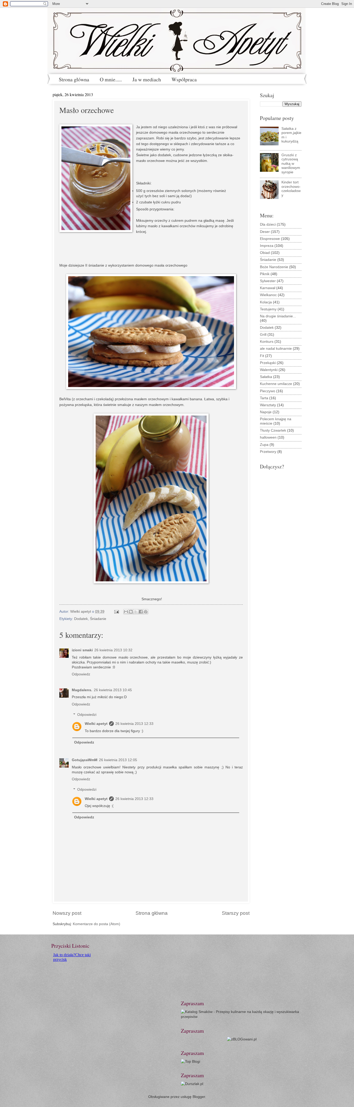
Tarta (264, 398)
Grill (263, 335)
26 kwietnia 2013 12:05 (118, 760)
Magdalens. (82, 690)
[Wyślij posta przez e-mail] (116, 611)
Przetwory (268, 452)
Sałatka (266, 377)
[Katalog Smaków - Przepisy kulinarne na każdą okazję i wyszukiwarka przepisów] (242, 1017)
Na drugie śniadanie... (278, 316)
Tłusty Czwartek (273, 430)
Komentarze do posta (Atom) (96, 924)
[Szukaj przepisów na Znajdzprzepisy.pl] (190, 1061)
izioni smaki (82, 650)
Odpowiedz (81, 674)
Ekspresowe (270, 239)
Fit (262, 356)
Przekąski (268, 363)
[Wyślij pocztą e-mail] (126, 611)
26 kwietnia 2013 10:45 (113, 690)
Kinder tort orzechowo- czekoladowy (291, 188)
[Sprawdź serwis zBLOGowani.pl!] (242, 1039)
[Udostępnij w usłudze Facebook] (140, 611)
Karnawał (267, 288)
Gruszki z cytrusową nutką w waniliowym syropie (290, 163)
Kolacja (266, 302)
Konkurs (266, 342)
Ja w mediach (146, 79)
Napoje (266, 412)
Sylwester (268, 281)
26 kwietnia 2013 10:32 (113, 650)
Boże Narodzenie (274, 267)
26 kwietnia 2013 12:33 (134, 724)
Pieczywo (267, 391)
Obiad (265, 253)
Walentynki (269, 370)
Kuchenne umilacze (276, 384)
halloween (268, 437)
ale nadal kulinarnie (276, 349)
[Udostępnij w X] (135, 611)
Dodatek (81, 619)
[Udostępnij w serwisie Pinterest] (145, 611)
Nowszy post (67, 913)
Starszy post (236, 913)
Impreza (266, 246)
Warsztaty (268, 405)
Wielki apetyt (96, 724)
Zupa (264, 445)
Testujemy (268, 309)
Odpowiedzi (86, 715)
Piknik (265, 274)
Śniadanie (98, 619)
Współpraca (184, 79)
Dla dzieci (268, 224)
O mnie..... (111, 79)
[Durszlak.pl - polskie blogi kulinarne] (192, 1084)
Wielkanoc (268, 295)
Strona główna (74, 79)
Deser (265, 232)
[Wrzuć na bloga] (130, 611)
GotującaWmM (84, 760)
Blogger (199, 1097)
